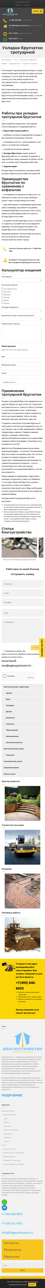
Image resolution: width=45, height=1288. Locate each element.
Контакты (11, 1243)
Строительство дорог (13, 761)
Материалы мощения (9, 285)
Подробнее (12, 1095)
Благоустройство (8, 1278)
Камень (6, 300)
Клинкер (7, 297)
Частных (7, 1141)
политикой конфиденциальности (16, 663)
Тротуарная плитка (10, 289)
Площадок (10, 705)
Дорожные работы (8, 1111)
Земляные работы (9, 1156)
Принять (32, 1285)
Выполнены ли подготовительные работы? (18, 315)
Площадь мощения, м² (10, 307)
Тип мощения (6, 277)
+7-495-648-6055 (12, 1214)
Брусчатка (7, 292)
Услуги (26, 5)
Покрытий (10, 755)
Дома (8, 699)
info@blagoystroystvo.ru (17, 1232)
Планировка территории (11, 1160)
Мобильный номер (9, 365)
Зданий (9, 693)
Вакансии (11, 1256)
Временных (8, 1134)
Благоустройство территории (16, 687)
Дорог (6, 1118)
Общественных (12, 730)
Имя (4, 357)
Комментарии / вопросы (11, 324)
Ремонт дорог (10, 774)
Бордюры (7, 295)
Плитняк (6, 303)
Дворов (9, 711)
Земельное (10, 718)
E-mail (4, 373)
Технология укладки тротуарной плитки (19, 559)
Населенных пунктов (14, 742)
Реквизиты (12, 1250)
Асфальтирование (11, 767)
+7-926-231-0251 (12, 1223)
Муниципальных (12, 736)
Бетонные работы (9, 1149)
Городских (10, 724)
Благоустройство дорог (14, 749)
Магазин (19, 5)
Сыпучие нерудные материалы (13, 1164)
